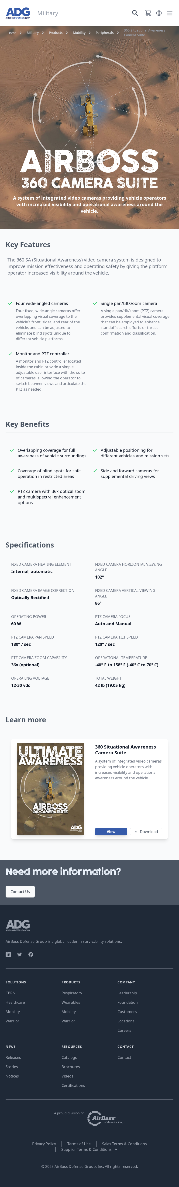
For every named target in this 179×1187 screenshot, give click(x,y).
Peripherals (105, 32)
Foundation (127, 1002)
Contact (124, 1057)
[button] (159, 13)
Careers (124, 1030)
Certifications (73, 1085)
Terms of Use (79, 1143)
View (111, 831)
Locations (125, 1021)
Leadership (127, 993)
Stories (12, 1066)
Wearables (71, 1002)
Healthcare (15, 1002)
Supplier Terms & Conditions (86, 1149)
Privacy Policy (44, 1143)
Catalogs (69, 1057)
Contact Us (20, 891)
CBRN (10, 993)
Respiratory (72, 993)
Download (149, 831)
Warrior (12, 1021)
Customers (127, 1011)
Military (33, 32)
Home (12, 33)
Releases (13, 1057)
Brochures (71, 1066)
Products (56, 32)
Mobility (79, 32)
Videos (67, 1076)
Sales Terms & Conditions (124, 1143)
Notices (12, 1076)
